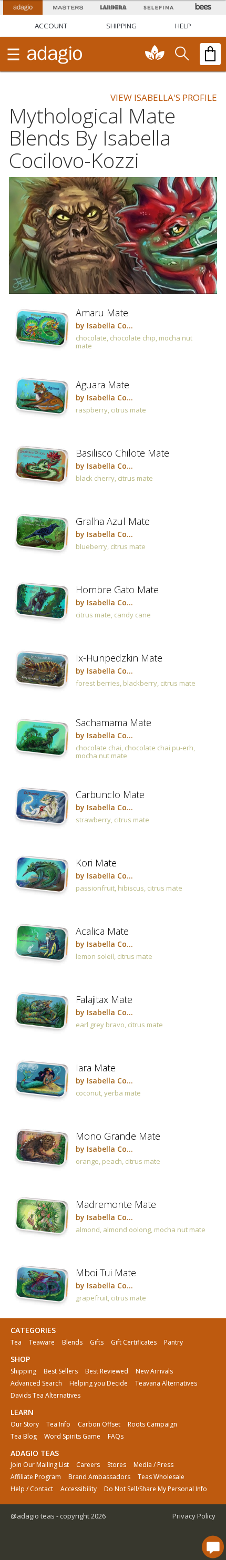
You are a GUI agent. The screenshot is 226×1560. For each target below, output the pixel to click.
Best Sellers (61, 1371)
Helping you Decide (98, 1383)
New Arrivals (154, 1371)
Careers (88, 1465)
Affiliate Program (36, 1477)
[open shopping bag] (210, 54)
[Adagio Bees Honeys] (203, 7)
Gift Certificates (134, 1342)
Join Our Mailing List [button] (40, 1465)
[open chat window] (213, 1547)
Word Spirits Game (72, 1436)
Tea (16, 1342)
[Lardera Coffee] (113, 7)
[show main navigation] (13, 54)
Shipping (23, 1371)
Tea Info (58, 1424)
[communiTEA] (155, 54)
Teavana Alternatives (166, 1383)
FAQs (116, 1436)
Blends (72, 1342)
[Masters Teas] (67, 7)
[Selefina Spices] (158, 7)
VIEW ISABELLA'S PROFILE (163, 97)
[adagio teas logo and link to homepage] (55, 54)
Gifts (97, 1342)
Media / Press (153, 1465)
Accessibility (78, 1489)
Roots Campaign (152, 1424)
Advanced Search (36, 1383)
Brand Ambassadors (99, 1477)
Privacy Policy (193, 1516)
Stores (116, 1465)
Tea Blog (24, 1436)
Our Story (25, 1424)
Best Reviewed (106, 1371)
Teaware (42, 1342)
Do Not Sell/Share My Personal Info (155, 1489)
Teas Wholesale (161, 1477)
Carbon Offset (99, 1424)
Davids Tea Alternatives (45, 1395)
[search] (181, 54)
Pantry (173, 1342)
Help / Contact (32, 1489)
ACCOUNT (51, 25)
